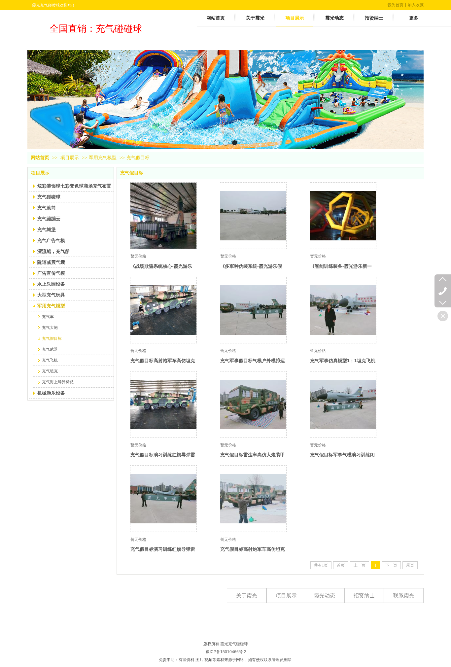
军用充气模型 (103, 157)
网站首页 (40, 157)
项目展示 (69, 157)
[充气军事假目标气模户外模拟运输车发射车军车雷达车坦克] (253, 310)
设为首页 (395, 5)
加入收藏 (416, 5)
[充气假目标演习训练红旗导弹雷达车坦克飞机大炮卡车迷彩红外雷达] (163, 404)
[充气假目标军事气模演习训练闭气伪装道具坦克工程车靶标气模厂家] (343, 404)
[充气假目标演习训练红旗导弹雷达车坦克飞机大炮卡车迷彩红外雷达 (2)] (163, 498)
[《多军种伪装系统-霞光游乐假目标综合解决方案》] (253, 215)
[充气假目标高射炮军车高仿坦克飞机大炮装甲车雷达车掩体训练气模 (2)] (253, 498)
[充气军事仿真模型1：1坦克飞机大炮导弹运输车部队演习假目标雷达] (343, 310)
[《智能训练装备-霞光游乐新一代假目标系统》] (343, 215)
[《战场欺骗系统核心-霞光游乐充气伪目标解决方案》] (163, 215)
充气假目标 (138, 157)
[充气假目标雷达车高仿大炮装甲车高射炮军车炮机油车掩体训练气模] (253, 404)
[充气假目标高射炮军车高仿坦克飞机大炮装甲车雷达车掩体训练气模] (163, 310)
